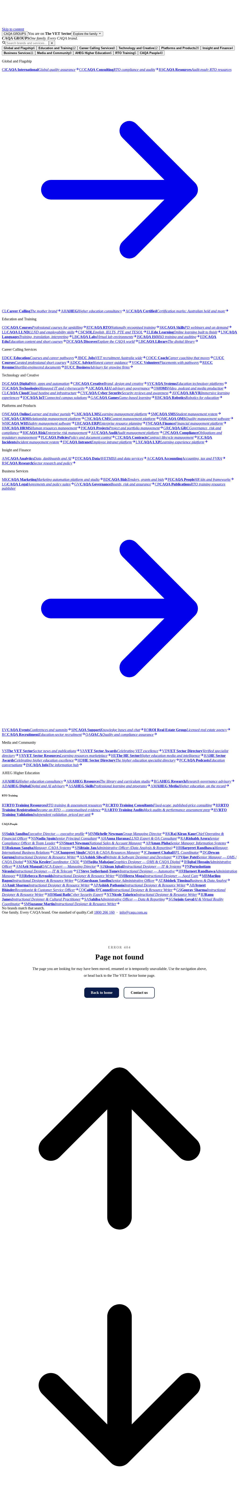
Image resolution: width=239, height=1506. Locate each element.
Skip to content (13, 29)
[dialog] (119, 475)
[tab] (19, 48)
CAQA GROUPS (15, 34)
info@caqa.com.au (133, 912)
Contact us (139, 993)
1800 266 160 (104, 912)
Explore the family (85, 34)
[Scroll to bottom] (119, 1502)
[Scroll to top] (119, 1265)
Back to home (101, 993)
